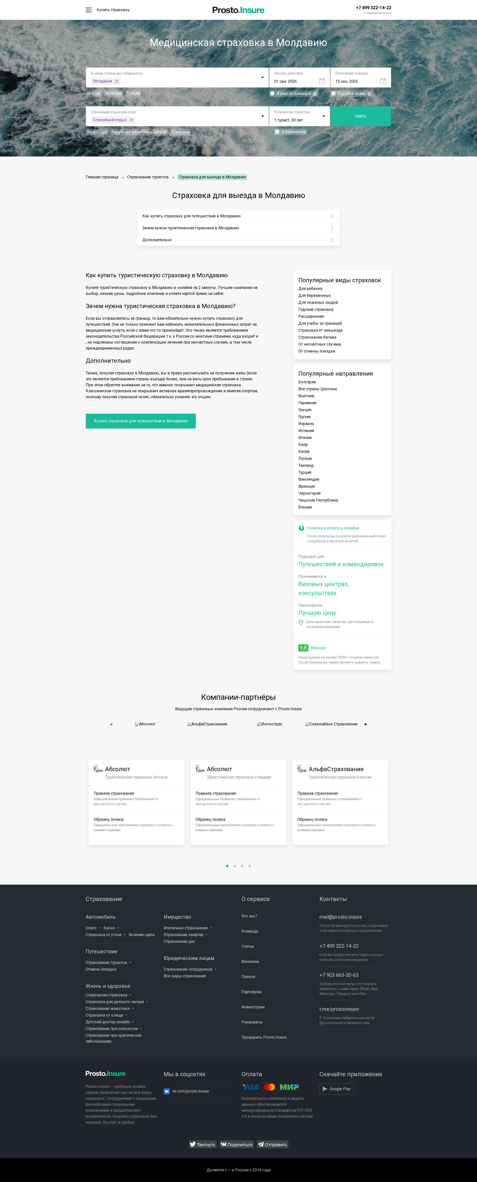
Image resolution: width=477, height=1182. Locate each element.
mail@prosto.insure (340, 917)
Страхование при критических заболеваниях (114, 1038)
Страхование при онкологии (112, 1028)
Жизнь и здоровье (108, 986)
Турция (304, 472)
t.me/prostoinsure (339, 1009)
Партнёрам (251, 991)
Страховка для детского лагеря (115, 1001)
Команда (249, 931)
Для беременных (314, 295)
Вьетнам (306, 396)
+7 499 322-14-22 (338, 946)
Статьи (247, 946)
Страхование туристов (148, 177)
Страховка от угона (103, 934)
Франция (306, 486)
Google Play (340, 1089)
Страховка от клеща (104, 1015)
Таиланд (306, 465)
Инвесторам (253, 1007)
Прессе (248, 976)
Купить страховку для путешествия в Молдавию (141, 421)
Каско (109, 928)
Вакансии (250, 961)
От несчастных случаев (319, 344)
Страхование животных (108, 1008)
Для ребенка (310, 288)
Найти (360, 116)
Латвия (305, 458)
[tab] (227, 866)
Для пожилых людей (318, 302)
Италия (305, 437)
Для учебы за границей (320, 323)
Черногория (309, 493)
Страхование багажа (317, 337)
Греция (304, 409)
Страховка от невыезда (320, 330)
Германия (307, 402)
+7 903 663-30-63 (338, 975)
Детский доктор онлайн (108, 1022)
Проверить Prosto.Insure (264, 1037)
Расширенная (311, 316)
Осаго (91, 928)
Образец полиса (108, 819)
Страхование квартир (183, 934)
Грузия (304, 416)
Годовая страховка (315, 309)
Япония (305, 507)
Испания (306, 430)
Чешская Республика (318, 500)
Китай (303, 451)
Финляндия (308, 479)
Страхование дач (179, 941)
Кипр (303, 444)
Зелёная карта (141, 934)
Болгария (307, 382)
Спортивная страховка (106, 995)
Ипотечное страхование (186, 928)
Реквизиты (252, 1022)
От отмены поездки (316, 351)
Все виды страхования (185, 976)
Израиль (306, 423)
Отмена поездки (101, 969)
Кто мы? (249, 916)
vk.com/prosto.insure (190, 1091)
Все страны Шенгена (317, 389)
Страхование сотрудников (188, 969)
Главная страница (102, 177)
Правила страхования (114, 793)
